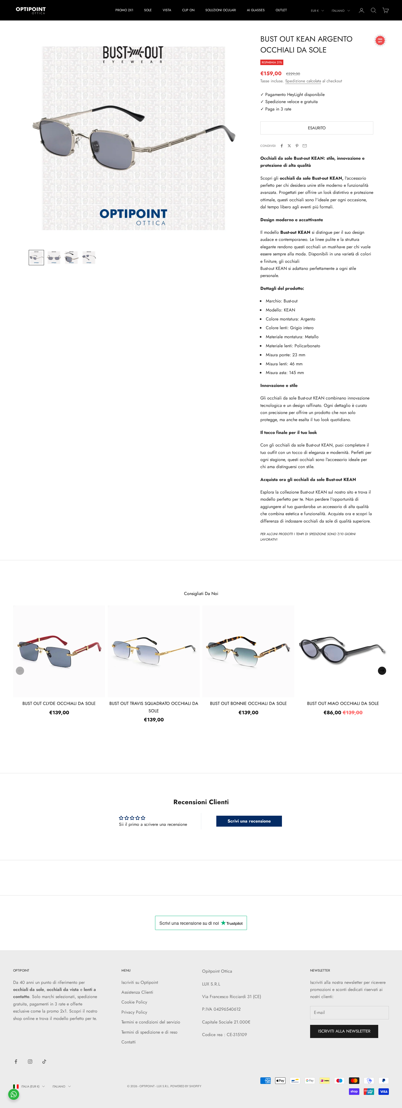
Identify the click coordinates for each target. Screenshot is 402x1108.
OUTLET (281, 10)
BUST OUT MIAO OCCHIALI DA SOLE (343, 703)
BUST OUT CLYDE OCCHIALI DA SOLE (59, 703)
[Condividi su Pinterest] (297, 146)
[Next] (382, 671)
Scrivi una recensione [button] (249, 821)
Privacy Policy (134, 1012)
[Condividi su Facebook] (281, 146)
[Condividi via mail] (304, 146)
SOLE (148, 10)
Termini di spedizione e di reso (149, 1032)
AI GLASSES (256, 10)
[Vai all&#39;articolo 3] (71, 257)
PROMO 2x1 (124, 10)
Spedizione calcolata (303, 81)
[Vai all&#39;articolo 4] (89, 257)
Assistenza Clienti (137, 992)
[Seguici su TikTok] (44, 1061)
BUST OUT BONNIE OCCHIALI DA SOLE (248, 703)
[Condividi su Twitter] (289, 146)
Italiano (338, 10)
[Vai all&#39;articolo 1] (36, 257)
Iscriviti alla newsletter (344, 1031)
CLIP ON (188, 10)
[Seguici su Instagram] (30, 1061)
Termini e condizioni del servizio (150, 1022)
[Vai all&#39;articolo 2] (54, 257)
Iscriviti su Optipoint (139, 982)
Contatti (128, 1042)
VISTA (167, 10)
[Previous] (20, 671)
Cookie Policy (134, 1002)
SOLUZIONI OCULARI (220, 10)
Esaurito (317, 128)
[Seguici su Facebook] (16, 1061)
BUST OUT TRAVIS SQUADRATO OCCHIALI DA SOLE (153, 707)
